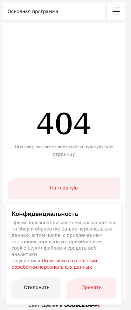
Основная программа (33, 11)
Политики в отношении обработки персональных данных (54, 263)
